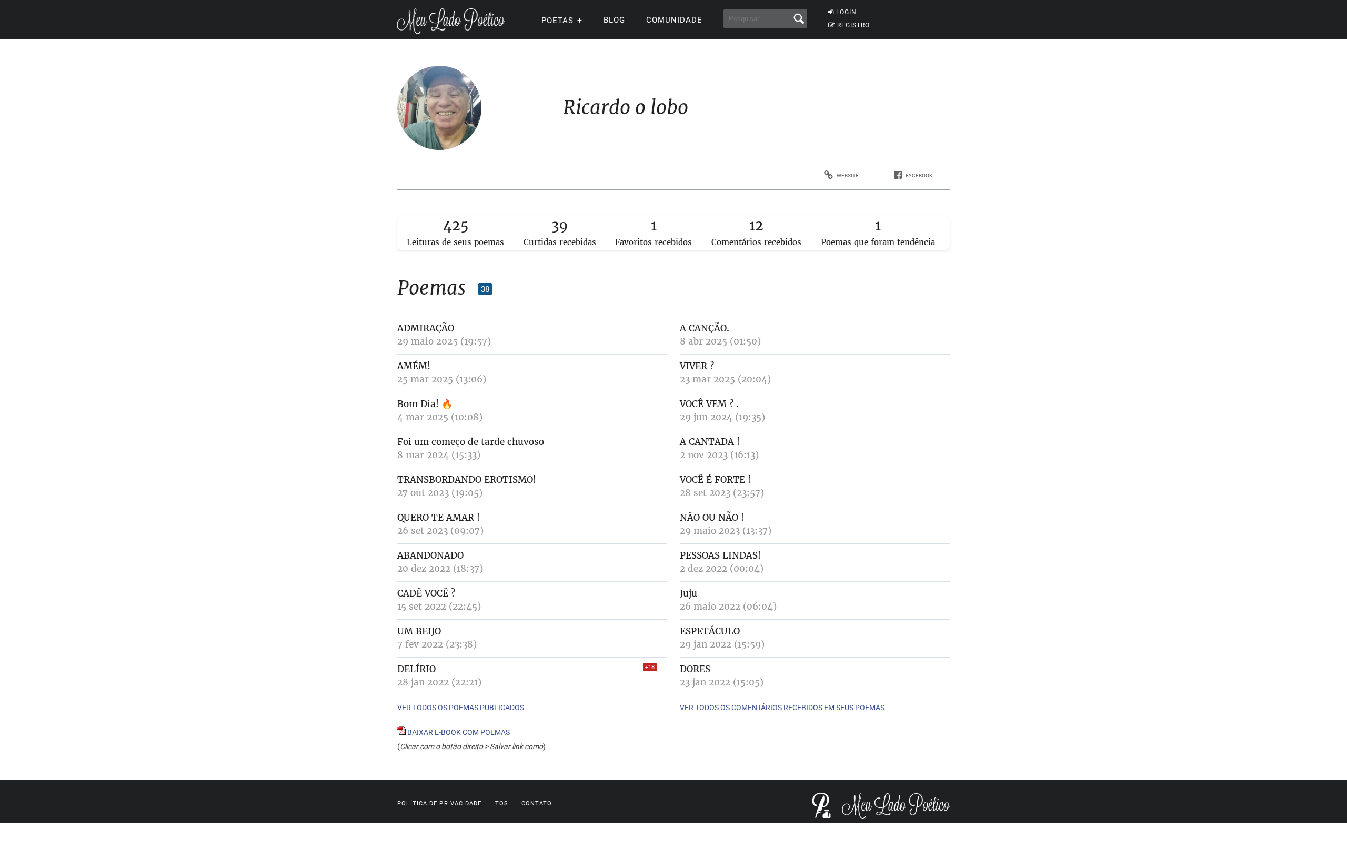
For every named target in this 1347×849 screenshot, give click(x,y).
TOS (501, 803)
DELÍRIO (416, 669)
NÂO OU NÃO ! (712, 517)
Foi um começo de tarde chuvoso (470, 442)
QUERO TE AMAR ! (438, 517)
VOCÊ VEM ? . (709, 404)
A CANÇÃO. (704, 328)
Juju (688, 593)
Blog (614, 20)
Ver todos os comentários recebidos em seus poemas (782, 707)
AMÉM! (413, 366)
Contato (536, 803)
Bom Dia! (418, 404)
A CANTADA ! (710, 442)
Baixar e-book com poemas (458, 732)
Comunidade (674, 20)
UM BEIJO (419, 631)
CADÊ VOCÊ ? (426, 593)
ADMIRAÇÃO (425, 328)
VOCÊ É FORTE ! (715, 480)
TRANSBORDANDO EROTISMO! (466, 480)
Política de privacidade (439, 803)
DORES (695, 669)
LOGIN (846, 12)
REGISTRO (853, 25)
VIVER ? (697, 366)
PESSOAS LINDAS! (720, 555)
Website (848, 175)
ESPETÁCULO (710, 631)
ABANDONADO (430, 555)
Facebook (919, 175)
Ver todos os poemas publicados (460, 707)
